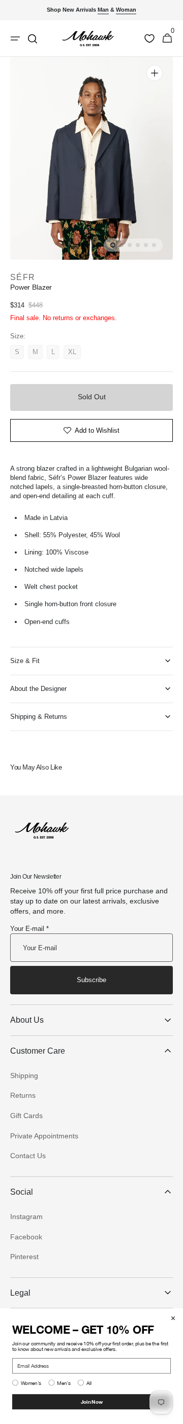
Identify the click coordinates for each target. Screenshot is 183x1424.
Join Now (92, 1401)
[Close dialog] (173, 1318)
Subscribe (91, 980)
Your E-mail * (29, 928)
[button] (167, 38)
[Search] (32, 38)
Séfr (22, 277)
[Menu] (15, 38)
